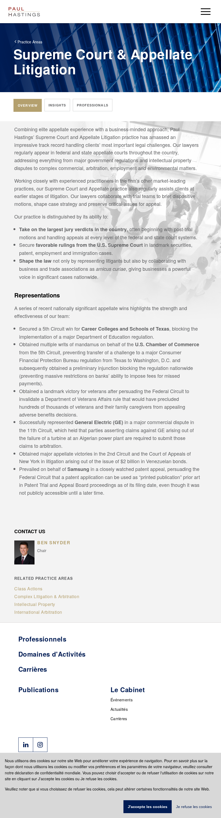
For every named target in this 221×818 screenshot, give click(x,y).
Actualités (119, 709)
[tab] (27, 105)
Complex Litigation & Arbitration (46, 596)
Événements (121, 699)
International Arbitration (38, 612)
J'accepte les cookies (147, 807)
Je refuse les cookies (194, 807)
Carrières (118, 718)
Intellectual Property (34, 604)
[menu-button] (205, 11)
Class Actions (28, 588)
